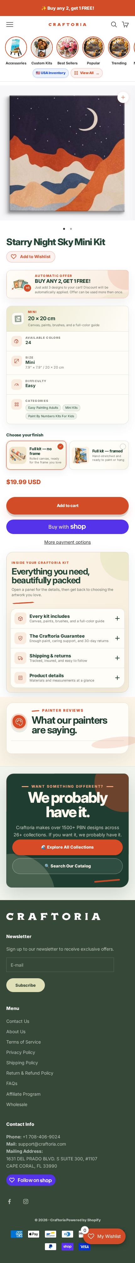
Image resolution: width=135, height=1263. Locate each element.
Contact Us (17, 1021)
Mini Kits (71, 407)
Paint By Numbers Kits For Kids (51, 416)
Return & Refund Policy (29, 1073)
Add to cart (67, 505)
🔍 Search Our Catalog (68, 865)
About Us (15, 1031)
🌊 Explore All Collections (67, 847)
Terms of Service (23, 1041)
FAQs (11, 1083)
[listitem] (16, 50)
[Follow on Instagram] (26, 1201)
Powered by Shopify (83, 1220)
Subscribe (25, 985)
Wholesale (16, 1104)
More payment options (67, 542)
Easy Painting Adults (43, 407)
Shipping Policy (22, 1062)
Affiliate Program (23, 1094)
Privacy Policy (20, 1052)
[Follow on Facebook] (9, 1201)
